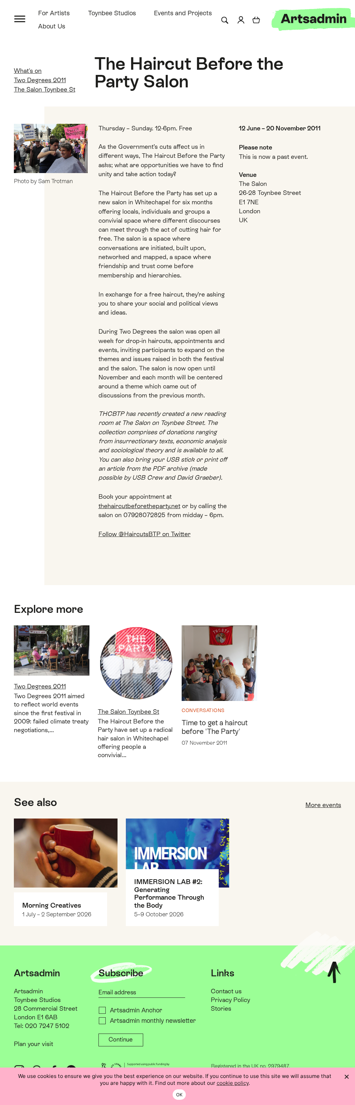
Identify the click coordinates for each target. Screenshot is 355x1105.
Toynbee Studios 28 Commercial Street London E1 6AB (45, 1008)
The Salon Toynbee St (44, 89)
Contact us (226, 991)
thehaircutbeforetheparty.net (139, 505)
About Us (51, 26)
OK (179, 1094)
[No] (346, 1076)
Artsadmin (28, 991)
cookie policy (233, 1083)
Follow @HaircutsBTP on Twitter (144, 534)
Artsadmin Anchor (136, 1010)
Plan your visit (33, 1043)
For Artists (54, 13)
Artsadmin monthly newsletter (153, 1020)
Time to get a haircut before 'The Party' (215, 727)
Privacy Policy (230, 999)
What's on (28, 70)
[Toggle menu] (20, 18)
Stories (221, 1008)
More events (323, 804)
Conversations (203, 710)
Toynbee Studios (112, 13)
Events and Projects (183, 13)
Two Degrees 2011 (40, 80)
